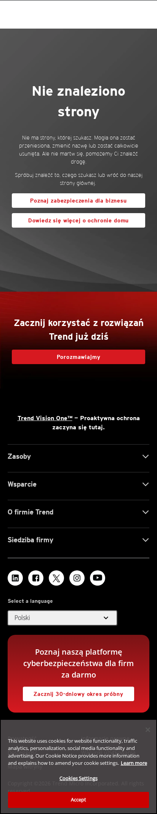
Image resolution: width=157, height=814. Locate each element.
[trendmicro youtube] (97, 578)
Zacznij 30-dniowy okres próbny (73, 692)
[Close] (147, 729)
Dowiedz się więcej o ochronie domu (70, 218)
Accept (79, 799)
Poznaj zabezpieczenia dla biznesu (78, 200)
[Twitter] (56, 578)
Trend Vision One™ (45, 418)
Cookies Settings (78, 778)
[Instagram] (77, 578)
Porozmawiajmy (79, 357)
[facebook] (35, 578)
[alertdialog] (78, 766)
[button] (62, 618)
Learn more (134, 762)
